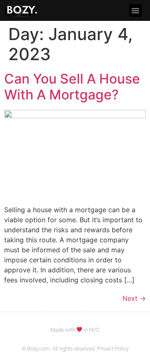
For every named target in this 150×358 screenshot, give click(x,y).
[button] (135, 10)
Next (134, 298)
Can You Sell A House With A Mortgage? (72, 87)
